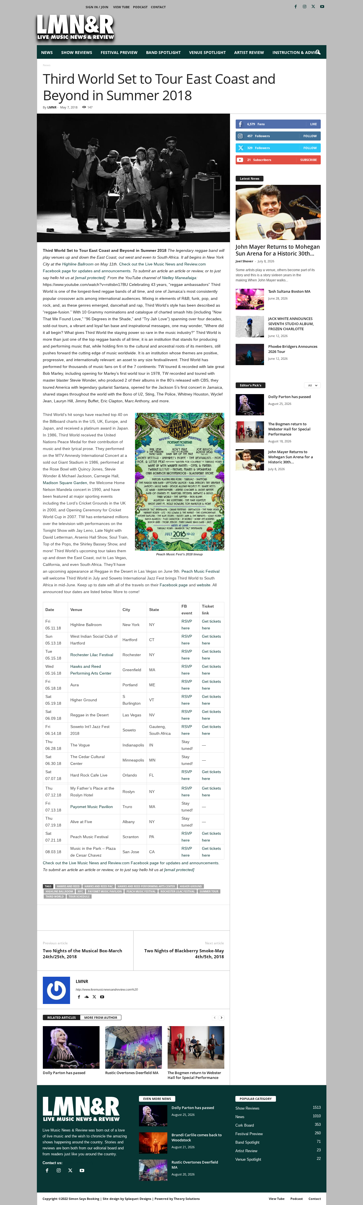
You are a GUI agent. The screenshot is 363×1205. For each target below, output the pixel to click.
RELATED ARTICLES (61, 1017)
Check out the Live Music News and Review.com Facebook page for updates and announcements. (131, 863)
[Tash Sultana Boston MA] (250, 299)
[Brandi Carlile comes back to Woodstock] (153, 1143)
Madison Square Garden (65, 482)
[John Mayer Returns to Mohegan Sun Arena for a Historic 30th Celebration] (278, 212)
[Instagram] (304, 7)
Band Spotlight (163, 52)
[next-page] (221, 1018)
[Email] (87, 922)
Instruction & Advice (296, 52)
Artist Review (249, 52)
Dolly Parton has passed (64, 1072)
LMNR (51, 107)
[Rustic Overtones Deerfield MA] (133, 1047)
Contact (158, 7)
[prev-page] (215, 1018)
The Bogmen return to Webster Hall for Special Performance (194, 1075)
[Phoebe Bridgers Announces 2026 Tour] (250, 354)
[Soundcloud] (87, 997)
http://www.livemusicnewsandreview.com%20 (107, 989)
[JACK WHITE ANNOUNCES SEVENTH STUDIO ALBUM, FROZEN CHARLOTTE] (250, 326)
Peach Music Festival (201, 571)
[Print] (100, 922)
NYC (80, 891)
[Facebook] (295, 7)
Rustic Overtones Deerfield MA (132, 1072)
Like (313, 124)
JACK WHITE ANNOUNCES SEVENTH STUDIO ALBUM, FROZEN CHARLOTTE (291, 323)
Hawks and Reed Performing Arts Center (146, 886)
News (47, 52)
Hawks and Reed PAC (99, 886)
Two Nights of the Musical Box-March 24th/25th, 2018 (82, 953)
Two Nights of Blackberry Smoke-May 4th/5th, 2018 (184, 953)
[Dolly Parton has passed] (71, 1047)
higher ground (191, 886)
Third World (55, 896)
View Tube (121, 7)
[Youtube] (322, 7)
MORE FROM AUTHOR (100, 1017)
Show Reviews (76, 52)
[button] (318, 52)
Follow (310, 136)
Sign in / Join (97, 7)
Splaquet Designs (138, 1198)
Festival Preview (119, 52)
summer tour (209, 891)
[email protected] (90, 277)
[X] (313, 7)
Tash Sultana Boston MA (289, 291)
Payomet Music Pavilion (91, 806)
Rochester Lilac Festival (91, 654)
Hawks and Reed (68, 886)
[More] (114, 922)
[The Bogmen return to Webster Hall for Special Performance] (196, 1047)
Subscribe (308, 160)
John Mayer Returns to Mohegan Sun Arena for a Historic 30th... (278, 250)
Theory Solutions (187, 1198)
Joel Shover (244, 261)
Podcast (140, 7)
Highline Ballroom (78, 264)
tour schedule (79, 896)
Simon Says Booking (84, 1198)
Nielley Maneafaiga (179, 277)
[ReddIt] (74, 922)
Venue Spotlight (207, 52)
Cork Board (244, 1125)
